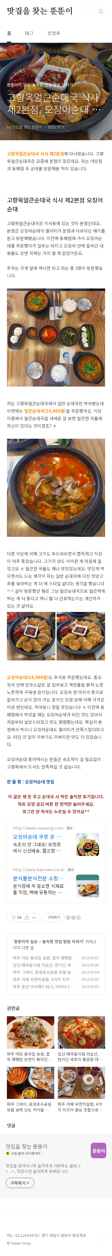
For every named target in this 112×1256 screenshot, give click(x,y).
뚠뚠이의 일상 (26, 941)
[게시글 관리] (34, 917)
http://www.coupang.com (38, 828)
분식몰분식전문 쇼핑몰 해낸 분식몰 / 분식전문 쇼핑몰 (38, 878)
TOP (100, 1237)
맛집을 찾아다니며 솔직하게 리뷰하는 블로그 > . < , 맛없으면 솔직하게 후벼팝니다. (43, 1168)
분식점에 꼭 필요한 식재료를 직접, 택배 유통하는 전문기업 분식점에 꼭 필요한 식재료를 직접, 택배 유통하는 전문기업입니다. (38, 888)
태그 (29, 33)
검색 (88, 11)
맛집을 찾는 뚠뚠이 (40, 11)
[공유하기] (26, 917)
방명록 (53, 33)
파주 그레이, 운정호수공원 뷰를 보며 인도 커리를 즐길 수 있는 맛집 (44, 975)
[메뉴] (100, 11)
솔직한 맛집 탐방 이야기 (62, 941)
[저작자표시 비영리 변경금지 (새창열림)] (73, 917)
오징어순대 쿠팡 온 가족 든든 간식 (37, 836)
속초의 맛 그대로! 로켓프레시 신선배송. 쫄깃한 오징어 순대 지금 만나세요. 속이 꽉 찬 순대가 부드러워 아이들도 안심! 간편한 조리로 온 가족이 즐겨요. (37, 847)
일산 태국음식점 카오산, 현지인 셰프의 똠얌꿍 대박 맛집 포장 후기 (44, 968)
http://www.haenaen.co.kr (39, 869)
